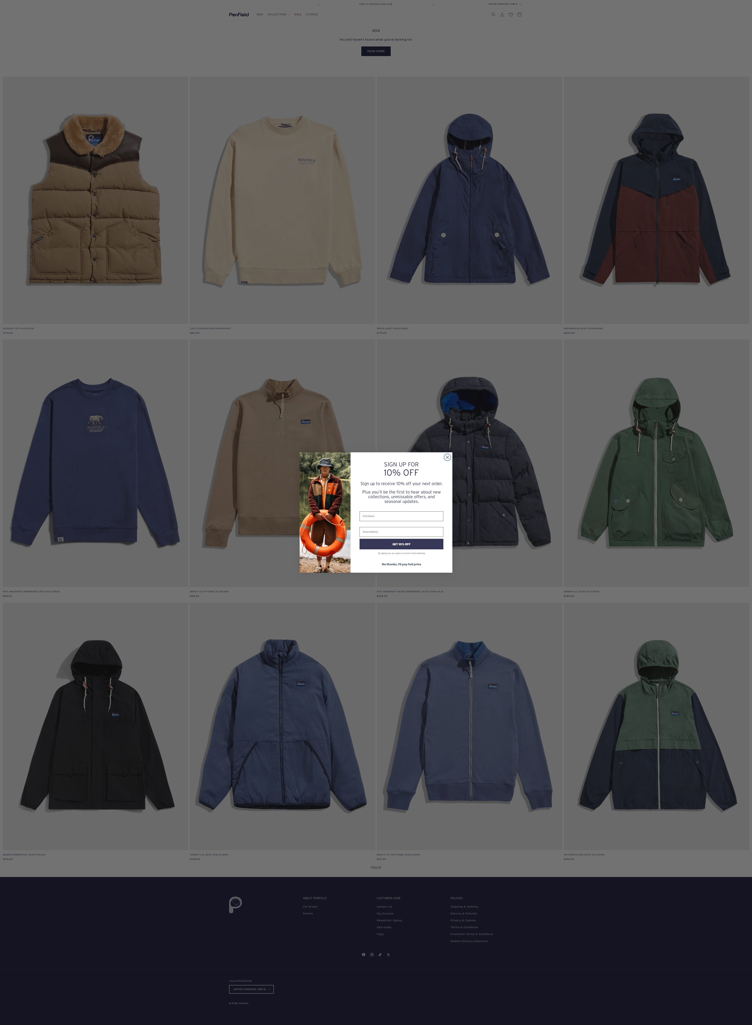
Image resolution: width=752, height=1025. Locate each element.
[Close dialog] (447, 457)
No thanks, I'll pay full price (401, 564)
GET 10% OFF (401, 544)
